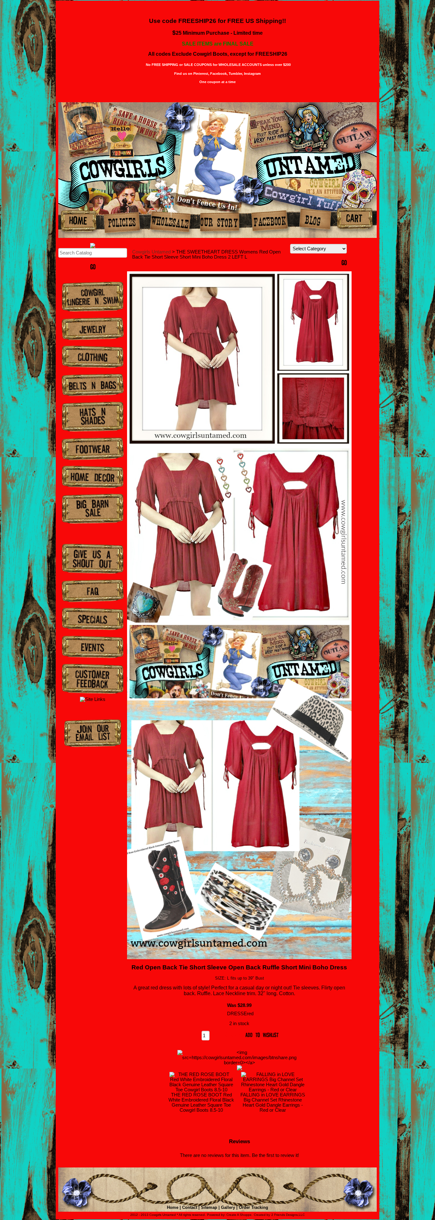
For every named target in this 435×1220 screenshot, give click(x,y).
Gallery (228, 1207)
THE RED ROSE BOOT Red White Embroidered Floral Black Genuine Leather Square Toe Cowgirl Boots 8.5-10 (201, 1102)
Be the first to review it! (275, 1155)
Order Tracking (253, 1207)
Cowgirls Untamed (151, 251)
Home (172, 1207)
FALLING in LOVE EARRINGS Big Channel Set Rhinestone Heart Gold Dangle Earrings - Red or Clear (272, 1102)
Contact (189, 1207)
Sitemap (209, 1207)
